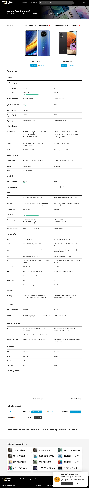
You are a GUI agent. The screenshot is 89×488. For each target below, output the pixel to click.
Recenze (34, 65)
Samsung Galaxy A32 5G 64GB (66, 25)
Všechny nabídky (37, 411)
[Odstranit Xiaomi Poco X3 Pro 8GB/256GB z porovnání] (49, 25)
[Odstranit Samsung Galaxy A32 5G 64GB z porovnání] (79, 25)
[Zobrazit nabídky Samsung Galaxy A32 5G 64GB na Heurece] (71, 65)
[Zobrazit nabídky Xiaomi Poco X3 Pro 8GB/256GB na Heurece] (40, 65)
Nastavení (80, 483)
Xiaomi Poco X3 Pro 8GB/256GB (36, 25)
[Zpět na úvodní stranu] (7, 3)
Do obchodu (38, 417)
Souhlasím (67, 483)
